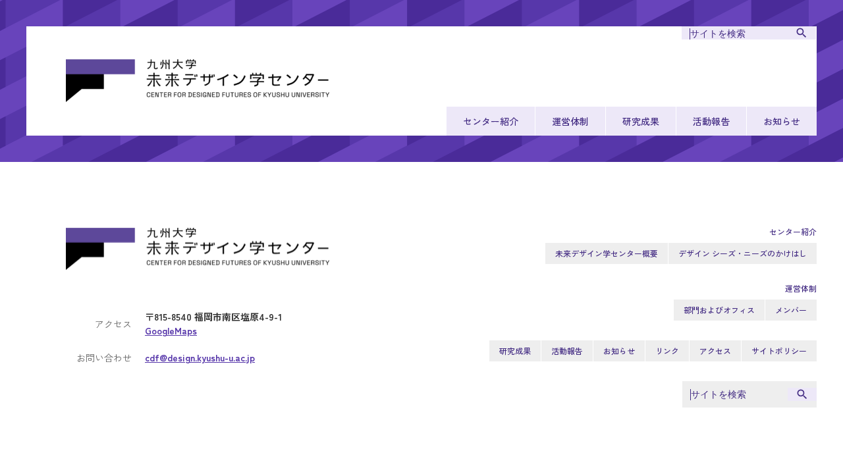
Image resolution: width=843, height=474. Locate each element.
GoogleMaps (171, 330)
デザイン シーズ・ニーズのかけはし (742, 253)
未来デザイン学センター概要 (606, 253)
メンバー (791, 309)
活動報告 (711, 121)
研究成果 (640, 121)
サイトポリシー (779, 350)
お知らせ (781, 121)
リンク (667, 350)
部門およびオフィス (719, 309)
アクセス (715, 350)
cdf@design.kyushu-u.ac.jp (200, 357)
